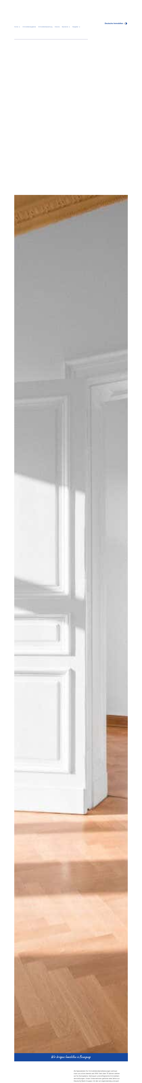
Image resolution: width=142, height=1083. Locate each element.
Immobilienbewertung (45, 27)
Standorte (65, 27)
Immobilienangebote (29, 27)
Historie (57, 27)
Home (16, 27)
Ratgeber (75, 27)
